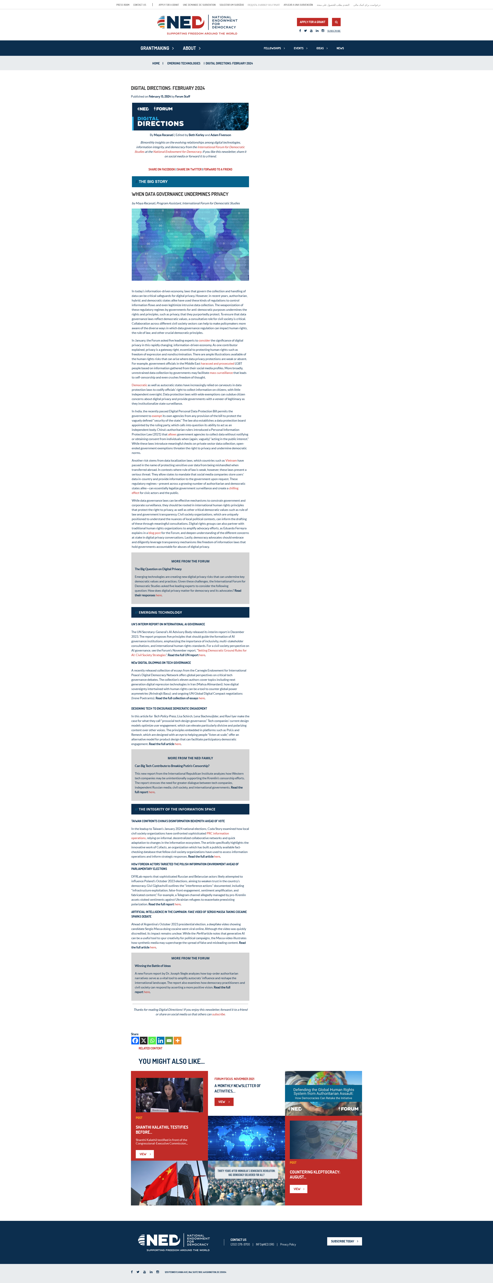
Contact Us (139, 4)
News (340, 48)
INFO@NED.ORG (265, 1244)
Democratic (139, 385)
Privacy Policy (288, 1244)
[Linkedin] (160, 1040)
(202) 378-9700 (240, 1244)
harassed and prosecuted (218, 363)
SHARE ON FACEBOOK (161, 169)
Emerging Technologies (183, 63)
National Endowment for (169, 151)
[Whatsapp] (152, 1040)
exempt (157, 416)
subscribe (218, 1014)
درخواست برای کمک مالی (367, 4)
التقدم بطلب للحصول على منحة (333, 4)
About (189, 48)
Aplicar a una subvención (298, 4)
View (143, 1154)
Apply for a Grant (169, 4)
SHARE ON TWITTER (189, 169)
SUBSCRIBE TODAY (342, 1241)
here (159, 595)
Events (299, 48)
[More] (177, 1040)
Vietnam (231, 460)
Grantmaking (155, 48)
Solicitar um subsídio (232, 4)
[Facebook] (135, 1040)
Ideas (320, 48)
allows (172, 434)
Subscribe (334, 31)
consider (204, 340)
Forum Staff (182, 96)
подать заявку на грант (264, 4)
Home (156, 63)
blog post (154, 533)
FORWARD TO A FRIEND (218, 169)
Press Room (122, 4)
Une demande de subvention (199, 4)
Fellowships (272, 48)
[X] (144, 1040)
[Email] (169, 1040)
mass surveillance (221, 372)
